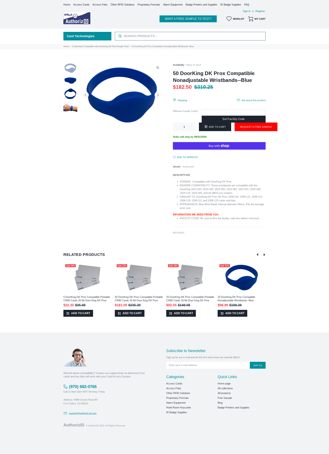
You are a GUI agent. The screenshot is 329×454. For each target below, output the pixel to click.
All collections (225, 388)
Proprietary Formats (177, 397)
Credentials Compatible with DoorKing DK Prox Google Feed (100, 46)
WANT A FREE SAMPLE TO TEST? (188, 18)
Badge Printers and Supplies (233, 407)
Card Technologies (80, 36)
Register (260, 11)
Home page (224, 383)
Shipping (182, 100)
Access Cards (174, 383)
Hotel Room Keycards (178, 407)
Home (66, 46)
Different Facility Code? (185, 111)
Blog (220, 402)
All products (224, 393)
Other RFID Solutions (178, 393)
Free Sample (225, 397)
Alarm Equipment (176, 402)
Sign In (247, 11)
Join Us (257, 365)
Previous (85, 95)
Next (158, 95)
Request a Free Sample (256, 126)
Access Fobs (173, 388)
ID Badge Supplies (176, 412)
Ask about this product (253, 100)
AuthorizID (188, 166)
